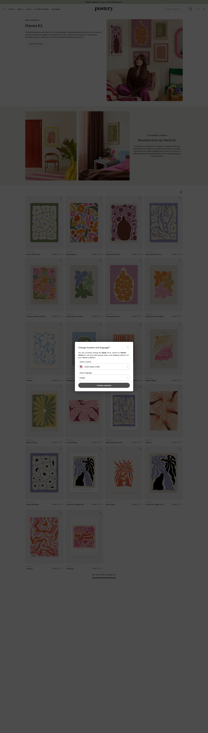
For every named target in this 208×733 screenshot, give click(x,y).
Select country (85, 362)
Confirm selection (104, 385)
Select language (86, 373)
